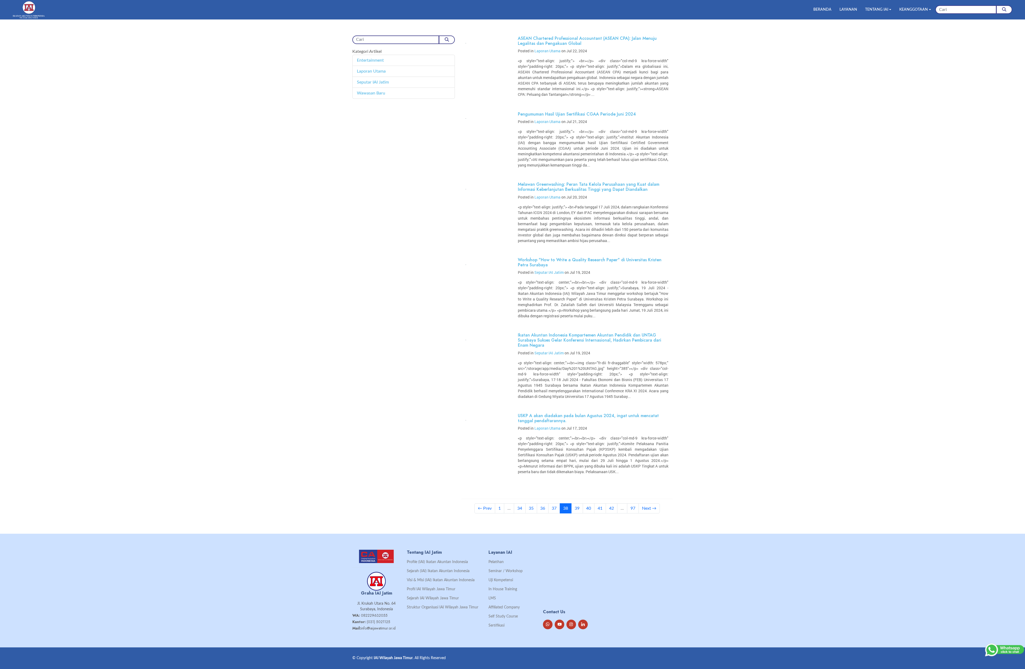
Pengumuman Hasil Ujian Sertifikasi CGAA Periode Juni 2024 (577, 114)
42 (611, 508)
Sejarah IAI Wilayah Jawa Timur (433, 598)
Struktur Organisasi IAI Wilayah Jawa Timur (442, 607)
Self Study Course (503, 616)
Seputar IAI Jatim (373, 82)
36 (542, 508)
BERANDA (822, 9)
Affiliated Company (504, 607)
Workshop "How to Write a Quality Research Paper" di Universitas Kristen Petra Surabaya (589, 262)
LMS (492, 598)
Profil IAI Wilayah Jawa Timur (431, 589)
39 (577, 508)
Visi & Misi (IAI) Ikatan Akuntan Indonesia (441, 580)
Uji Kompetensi (500, 580)
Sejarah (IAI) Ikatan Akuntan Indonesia (438, 571)
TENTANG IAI (876, 9)
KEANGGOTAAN (913, 9)
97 (632, 508)
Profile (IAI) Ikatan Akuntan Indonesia (437, 562)
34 (519, 508)
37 (554, 508)
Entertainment (370, 60)
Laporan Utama (371, 71)
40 (588, 508)
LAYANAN (848, 9)
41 (600, 508)
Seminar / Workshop (505, 571)
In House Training (502, 589)
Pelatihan (496, 562)
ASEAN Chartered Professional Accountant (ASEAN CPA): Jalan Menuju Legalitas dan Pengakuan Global (587, 40)
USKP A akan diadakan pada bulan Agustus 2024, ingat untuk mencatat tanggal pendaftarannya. (588, 418)
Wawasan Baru (371, 93)
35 (531, 508)
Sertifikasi (496, 625)
